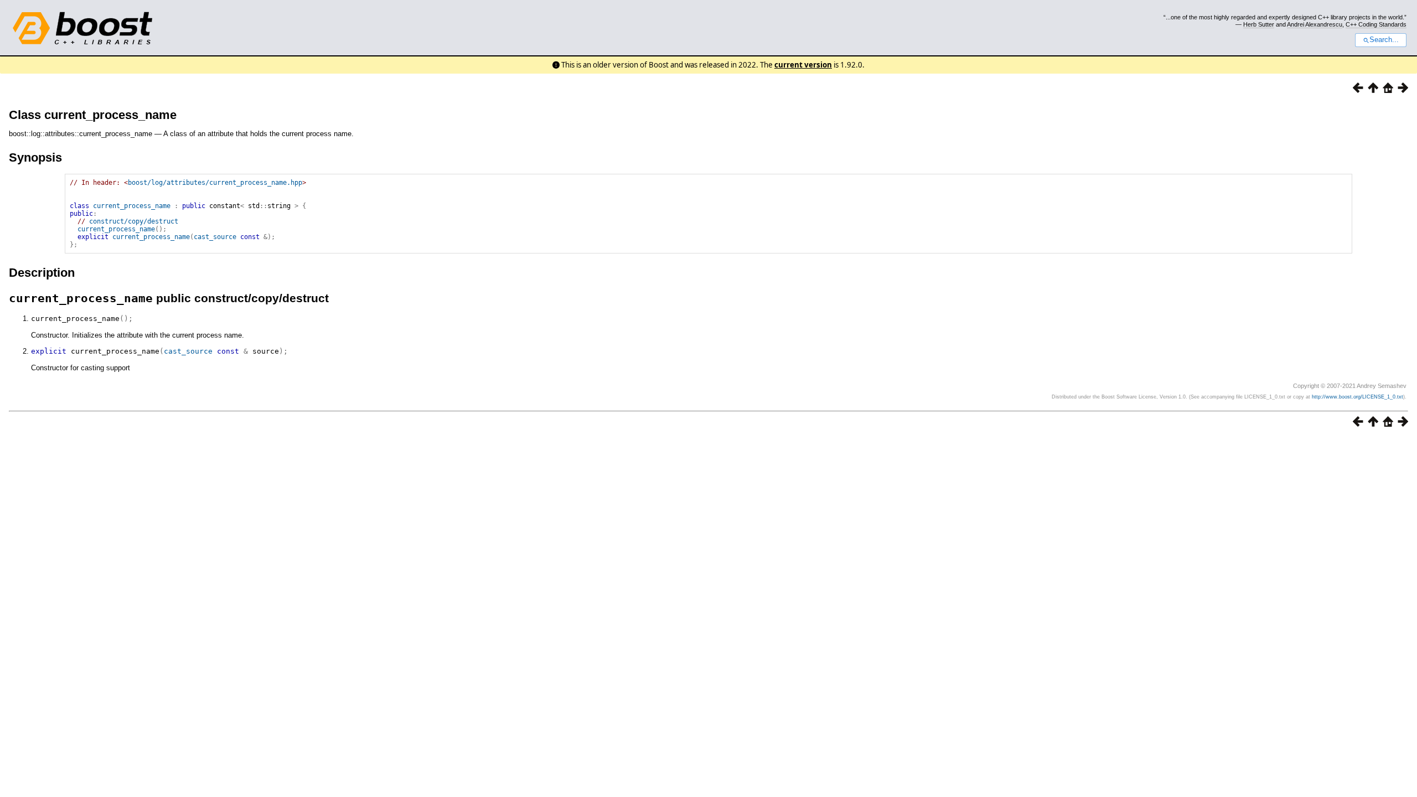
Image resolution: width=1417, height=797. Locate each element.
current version (803, 65)
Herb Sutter (1258, 24)
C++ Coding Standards (1376, 24)
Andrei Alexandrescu (1314, 24)
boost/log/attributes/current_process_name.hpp (215, 183)
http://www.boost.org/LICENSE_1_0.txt (1357, 397)
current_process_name (131, 206)
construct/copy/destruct (133, 221)
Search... (1384, 40)
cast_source (215, 237)
